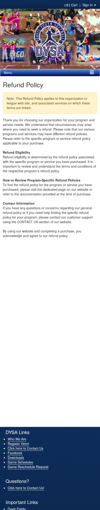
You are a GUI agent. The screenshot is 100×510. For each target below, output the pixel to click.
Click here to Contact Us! (26, 487)
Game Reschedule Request (28, 466)
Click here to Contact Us (25, 448)
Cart (71, 5)
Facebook (15, 453)
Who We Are (17, 439)
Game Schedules (20, 462)
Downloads (16, 457)
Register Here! (18, 443)
